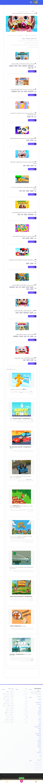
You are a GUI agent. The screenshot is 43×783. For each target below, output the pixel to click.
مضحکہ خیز (11, 719)
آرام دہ (8, 693)
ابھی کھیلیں (32, 71)
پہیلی (7, 691)
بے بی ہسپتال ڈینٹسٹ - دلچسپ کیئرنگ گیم (24, 310)
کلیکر (20, 65)
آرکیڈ (26, 696)
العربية (39, 700)
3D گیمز (8, 705)
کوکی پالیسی (39, 765)
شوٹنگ (26, 701)
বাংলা (40, 705)
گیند (12, 717)
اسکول (28, 288)
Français (39, 719)
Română (39, 742)
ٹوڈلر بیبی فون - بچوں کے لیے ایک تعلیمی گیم (24, 236)
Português (39, 740)
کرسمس (32, 359)
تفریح (8, 698)
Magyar (39, 724)
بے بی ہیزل (25, 718)
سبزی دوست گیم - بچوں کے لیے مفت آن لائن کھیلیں (23, 212)
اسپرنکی (11, 707)
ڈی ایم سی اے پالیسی (37, 767)
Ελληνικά (39, 712)
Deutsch (39, 711)
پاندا (28, 140)
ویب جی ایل (11, 714)
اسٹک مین (25, 710)
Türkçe (40, 750)
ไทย (40, 749)
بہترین (6, 714)
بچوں (29, 67)
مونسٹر (32, 140)
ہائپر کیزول (25, 691)
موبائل (4, 698)
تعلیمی (16, 65)
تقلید (17, 312)
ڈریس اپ (12, 710)
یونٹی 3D (6, 712)
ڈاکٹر (32, 165)
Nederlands (39, 735)
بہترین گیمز (24, 65)
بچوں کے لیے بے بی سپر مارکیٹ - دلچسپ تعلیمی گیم (23, 89)
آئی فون (27, 238)
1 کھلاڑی (12, 691)
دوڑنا (8, 721)
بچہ (32, 67)
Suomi (40, 718)
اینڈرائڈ (11, 712)
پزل (26, 699)
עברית (40, 721)
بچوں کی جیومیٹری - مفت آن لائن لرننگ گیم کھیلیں (23, 63)
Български (39, 704)
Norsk (40, 737)
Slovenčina (39, 745)
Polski (40, 738)
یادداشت (21, 336)
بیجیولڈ (25, 722)
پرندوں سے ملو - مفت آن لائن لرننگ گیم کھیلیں (23, 285)
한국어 (40, 731)
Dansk (40, 709)
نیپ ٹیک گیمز (14, 91)
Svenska (39, 747)
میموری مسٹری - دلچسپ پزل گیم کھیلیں (25, 334)
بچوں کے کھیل (30, 65)
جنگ (4, 721)
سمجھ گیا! (21, 778)
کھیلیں (32, 288)
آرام (20, 190)
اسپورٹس (25, 704)
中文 (40, 756)
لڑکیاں (27, 263)
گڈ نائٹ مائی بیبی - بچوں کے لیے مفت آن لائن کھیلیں (22, 138)
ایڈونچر (31, 287)
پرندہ (27, 287)
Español (39, 714)
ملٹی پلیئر (25, 713)
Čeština (39, 707)
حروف (24, 238)
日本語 (40, 730)
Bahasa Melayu (38, 733)
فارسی (40, 716)
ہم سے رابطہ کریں (38, 769)
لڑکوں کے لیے (25, 708)
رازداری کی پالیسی (37, 762)
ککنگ (26, 715)
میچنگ (8, 717)
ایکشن (26, 698)
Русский (39, 744)
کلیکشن (32, 190)
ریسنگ (26, 703)
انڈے (24, 190)
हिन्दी (40, 723)
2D (4, 693)
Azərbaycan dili (38, 702)
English (39, 699)
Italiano (39, 728)
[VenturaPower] (35, 2)
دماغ (12, 700)
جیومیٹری (11, 65)
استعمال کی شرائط (38, 763)
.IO (26, 711)
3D (26, 717)
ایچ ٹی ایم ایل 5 (6, 703)
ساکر (26, 720)
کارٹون (21, 312)
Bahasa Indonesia (38, 726)
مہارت (7, 707)
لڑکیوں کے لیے (24, 694)
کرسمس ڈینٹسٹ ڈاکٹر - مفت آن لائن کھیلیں (24, 358)
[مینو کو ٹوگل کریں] (31, 2)
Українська (39, 752)
